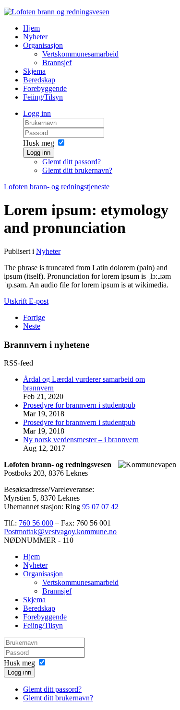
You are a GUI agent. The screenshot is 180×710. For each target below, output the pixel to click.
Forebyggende (45, 88)
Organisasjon (43, 45)
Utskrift (16, 301)
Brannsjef (57, 62)
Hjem (31, 28)
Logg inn (37, 113)
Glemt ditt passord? (71, 162)
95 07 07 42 (100, 507)
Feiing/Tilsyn (43, 97)
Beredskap (39, 80)
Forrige (34, 317)
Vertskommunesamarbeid (80, 54)
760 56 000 (36, 523)
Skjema (34, 71)
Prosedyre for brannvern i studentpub (79, 405)
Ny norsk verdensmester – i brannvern (81, 439)
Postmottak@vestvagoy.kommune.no (60, 531)
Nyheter (35, 37)
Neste (31, 326)
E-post (38, 301)
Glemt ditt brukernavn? (77, 170)
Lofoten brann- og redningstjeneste (56, 187)
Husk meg (38, 143)
